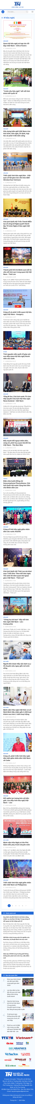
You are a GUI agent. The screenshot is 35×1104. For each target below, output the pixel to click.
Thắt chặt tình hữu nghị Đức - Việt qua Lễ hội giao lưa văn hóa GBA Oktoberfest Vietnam (17, 177)
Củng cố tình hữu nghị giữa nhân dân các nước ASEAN (16, 530)
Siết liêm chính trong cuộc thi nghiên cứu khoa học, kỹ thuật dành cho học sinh (16, 938)
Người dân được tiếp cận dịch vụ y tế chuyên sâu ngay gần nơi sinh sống (17, 666)
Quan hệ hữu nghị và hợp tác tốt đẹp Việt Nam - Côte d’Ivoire (16, 44)
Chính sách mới (11, 913)
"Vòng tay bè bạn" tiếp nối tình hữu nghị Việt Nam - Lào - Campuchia (16, 621)
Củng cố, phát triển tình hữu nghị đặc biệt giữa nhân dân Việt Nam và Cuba (17, 758)
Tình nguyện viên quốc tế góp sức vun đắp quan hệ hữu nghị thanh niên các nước (17, 356)
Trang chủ (13, 1100)
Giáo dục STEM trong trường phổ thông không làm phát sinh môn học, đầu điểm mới (16, 956)
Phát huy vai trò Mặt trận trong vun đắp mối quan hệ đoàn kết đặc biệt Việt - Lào (14, 1028)
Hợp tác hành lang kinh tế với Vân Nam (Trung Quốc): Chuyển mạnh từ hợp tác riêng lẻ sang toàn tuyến (16, 1005)
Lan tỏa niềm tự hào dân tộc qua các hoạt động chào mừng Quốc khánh (13, 993)
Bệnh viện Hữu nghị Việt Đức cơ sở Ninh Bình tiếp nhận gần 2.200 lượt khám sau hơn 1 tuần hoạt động (17, 712)
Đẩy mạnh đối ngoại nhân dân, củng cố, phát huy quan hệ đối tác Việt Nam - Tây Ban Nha (17, 442)
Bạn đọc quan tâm (11, 975)
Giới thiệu (22, 1100)
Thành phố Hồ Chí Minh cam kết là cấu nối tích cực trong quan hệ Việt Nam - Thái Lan (17, 272)
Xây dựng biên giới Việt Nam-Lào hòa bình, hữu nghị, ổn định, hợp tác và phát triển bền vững (16, 133)
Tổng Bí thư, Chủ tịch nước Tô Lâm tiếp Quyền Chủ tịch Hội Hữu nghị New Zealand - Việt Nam (17, 398)
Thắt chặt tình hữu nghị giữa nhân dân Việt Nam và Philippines (17, 883)
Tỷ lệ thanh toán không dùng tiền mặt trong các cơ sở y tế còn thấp (13, 1017)
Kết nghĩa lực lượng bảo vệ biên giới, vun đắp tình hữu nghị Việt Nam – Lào (16, 800)
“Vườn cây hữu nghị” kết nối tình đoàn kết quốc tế (16, 92)
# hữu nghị (9, 17)
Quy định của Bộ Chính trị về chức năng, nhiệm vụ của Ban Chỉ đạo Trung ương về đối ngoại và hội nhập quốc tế (16, 919)
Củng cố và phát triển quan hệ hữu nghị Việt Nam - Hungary (17, 313)
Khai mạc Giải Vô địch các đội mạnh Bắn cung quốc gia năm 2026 (14, 982)
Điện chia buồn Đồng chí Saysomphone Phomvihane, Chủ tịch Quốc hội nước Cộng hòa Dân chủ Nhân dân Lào (16, 484)
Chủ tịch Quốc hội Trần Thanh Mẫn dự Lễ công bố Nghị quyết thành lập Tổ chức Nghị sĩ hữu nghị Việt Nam (17, 224)
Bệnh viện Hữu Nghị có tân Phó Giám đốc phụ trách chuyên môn (16, 843)
